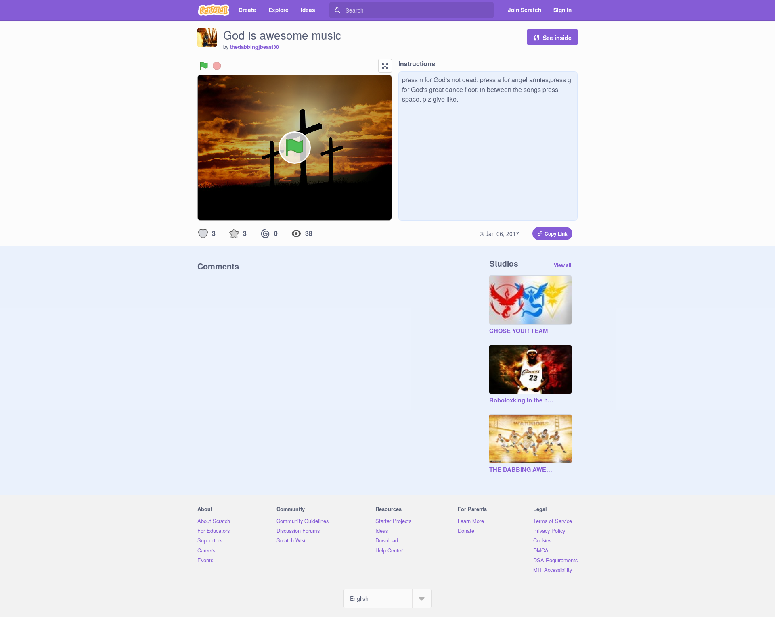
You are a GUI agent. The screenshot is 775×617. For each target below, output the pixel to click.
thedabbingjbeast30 (254, 46)
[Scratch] (213, 10)
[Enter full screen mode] (385, 66)
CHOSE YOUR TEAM (518, 331)
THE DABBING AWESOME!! (522, 469)
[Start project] (203, 65)
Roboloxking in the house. (522, 400)
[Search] (337, 10)
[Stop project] (216, 65)
